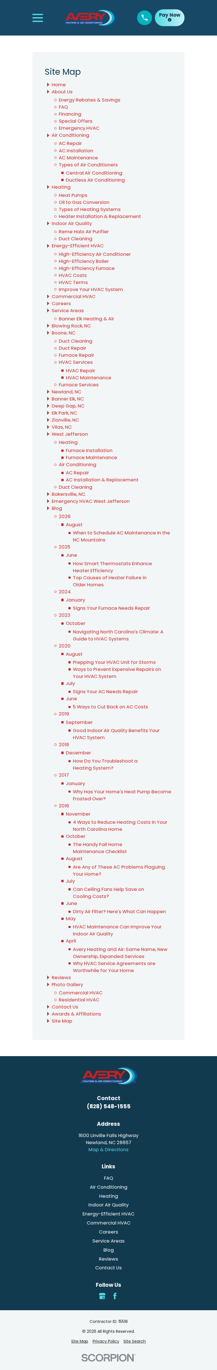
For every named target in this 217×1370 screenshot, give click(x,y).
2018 (64, 744)
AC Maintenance (78, 157)
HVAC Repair (80, 370)
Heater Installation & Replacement (100, 216)
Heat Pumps (73, 195)
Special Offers (75, 121)
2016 (64, 805)
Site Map (62, 1020)
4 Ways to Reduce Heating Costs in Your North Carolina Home (120, 825)
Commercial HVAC (74, 296)
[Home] (90, 18)
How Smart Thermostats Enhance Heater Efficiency (112, 567)
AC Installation (76, 150)
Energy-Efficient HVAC (78, 245)
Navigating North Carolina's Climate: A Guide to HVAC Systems (118, 635)
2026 (65, 516)
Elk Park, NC (64, 412)
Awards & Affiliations (76, 1013)
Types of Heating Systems (90, 209)
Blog (57, 508)
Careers (61, 303)
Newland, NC (66, 391)
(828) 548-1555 (109, 1106)
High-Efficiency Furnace (87, 268)
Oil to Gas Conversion (84, 202)
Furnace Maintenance (91, 457)
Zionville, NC (65, 420)
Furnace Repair (76, 355)
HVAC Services (76, 362)
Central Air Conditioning (94, 172)
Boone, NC (63, 332)
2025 (64, 546)
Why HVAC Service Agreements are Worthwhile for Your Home (114, 967)
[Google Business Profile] (102, 1296)
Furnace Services (79, 384)
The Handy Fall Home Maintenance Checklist (100, 848)
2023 (64, 615)
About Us (62, 91)
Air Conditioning (70, 135)
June (71, 555)
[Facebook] (115, 1296)
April (71, 940)
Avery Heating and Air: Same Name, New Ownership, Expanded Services (120, 953)
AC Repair (70, 143)
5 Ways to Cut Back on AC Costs (110, 706)
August (74, 524)
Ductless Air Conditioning (95, 180)
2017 (64, 775)
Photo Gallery (67, 984)
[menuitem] (79, 1341)
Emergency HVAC (79, 128)
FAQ (63, 106)
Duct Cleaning (75, 238)
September (79, 722)
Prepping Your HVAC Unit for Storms (114, 662)
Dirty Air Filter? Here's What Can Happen (119, 911)
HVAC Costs (73, 275)
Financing (70, 114)
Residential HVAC (79, 999)
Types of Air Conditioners (88, 164)
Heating (61, 187)
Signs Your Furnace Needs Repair (111, 608)
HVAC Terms (73, 282)
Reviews (61, 977)
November (78, 813)
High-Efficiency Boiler (84, 261)
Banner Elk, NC (68, 398)
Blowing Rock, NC (71, 325)
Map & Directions (108, 1149)
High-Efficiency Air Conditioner (95, 254)
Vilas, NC (62, 427)
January (75, 599)
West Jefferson (70, 434)
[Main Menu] (37, 18)
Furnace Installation (89, 450)
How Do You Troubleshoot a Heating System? (105, 764)
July (70, 683)
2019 (64, 713)
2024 (65, 591)
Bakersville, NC (68, 494)
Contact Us (65, 1006)
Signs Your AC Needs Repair (105, 691)
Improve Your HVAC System (91, 289)
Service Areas (68, 310)
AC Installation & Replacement (102, 479)
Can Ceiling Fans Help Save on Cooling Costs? (108, 893)
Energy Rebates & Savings (89, 99)
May (71, 918)
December (78, 752)
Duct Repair (72, 348)
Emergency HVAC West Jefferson (91, 501)
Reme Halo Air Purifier (84, 231)
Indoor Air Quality (72, 223)
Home (59, 84)
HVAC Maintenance (88, 377)
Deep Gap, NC (68, 405)
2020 (65, 645)
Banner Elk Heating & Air (86, 318)
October (75, 623)
